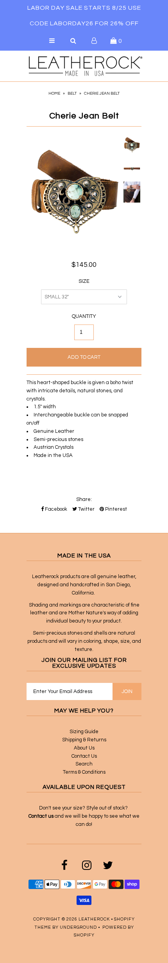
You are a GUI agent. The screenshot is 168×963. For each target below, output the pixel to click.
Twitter (86, 509)
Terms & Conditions (84, 772)
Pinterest (115, 509)
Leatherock (94, 919)
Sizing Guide (84, 731)
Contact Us (84, 756)
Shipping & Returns (84, 740)
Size (84, 281)
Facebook (55, 509)
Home (54, 93)
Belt (72, 93)
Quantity (84, 316)
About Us (84, 748)
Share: (84, 499)
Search (84, 764)
